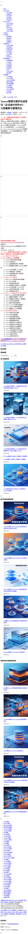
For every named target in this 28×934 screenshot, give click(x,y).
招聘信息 (9, 41)
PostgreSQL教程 (11, 80)
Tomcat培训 (9, 29)
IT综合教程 (9, 87)
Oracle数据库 (4, 910)
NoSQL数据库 (4, 914)
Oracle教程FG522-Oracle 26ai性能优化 (13, 750)
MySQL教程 (10, 78)
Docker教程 (6, 845)
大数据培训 (7, 43)
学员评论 (9, 40)
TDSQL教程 (7, 886)
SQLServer (9, 18)
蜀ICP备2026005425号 (12, 900)
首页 (5, 9)
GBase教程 (6, 841)
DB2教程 (6, 832)
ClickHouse (9, 49)
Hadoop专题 (10, 45)
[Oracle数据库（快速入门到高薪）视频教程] (15, 456)
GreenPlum (9, 47)
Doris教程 (6, 859)
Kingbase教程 (7, 866)
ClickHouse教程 (8, 839)
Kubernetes (9, 56)
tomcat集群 (3, 345)
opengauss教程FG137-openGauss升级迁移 (14, 652)
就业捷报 (9, 36)
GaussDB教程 (7, 861)
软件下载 (9, 92)
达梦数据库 (10, 60)
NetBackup (9, 19)
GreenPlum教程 (7, 830)
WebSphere (9, 15)
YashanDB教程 (7, 890)
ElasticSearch (10, 48)
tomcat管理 (23, 344)
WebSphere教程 (7, 879)
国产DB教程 (10, 82)
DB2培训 (9, 17)
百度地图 (20, 900)
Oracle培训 (6, 10)
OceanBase (9, 65)
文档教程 (6, 74)
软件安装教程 (10, 83)
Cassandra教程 (7, 838)
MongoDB (9, 27)
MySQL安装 (7, 912)
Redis (8, 26)
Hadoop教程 (7, 834)
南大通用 (9, 73)
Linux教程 (9, 85)
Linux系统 (9, 54)
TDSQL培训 (10, 71)
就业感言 (9, 38)
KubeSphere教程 (8, 848)
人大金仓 (9, 62)
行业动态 (9, 91)
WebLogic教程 (7, 877)
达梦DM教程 (7, 893)
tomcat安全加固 (16, 344)
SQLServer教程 (7, 874)
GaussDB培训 (7, 836)
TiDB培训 (9, 64)
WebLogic (9, 14)
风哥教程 (9, 112)
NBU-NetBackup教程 (9, 857)
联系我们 (11, 902)
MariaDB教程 (7, 854)
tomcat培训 (9, 344)
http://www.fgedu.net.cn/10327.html (16, 341)
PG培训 (6, 32)
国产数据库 (7, 58)
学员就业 (6, 34)
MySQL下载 (14, 912)
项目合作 (6, 902)
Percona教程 (7, 868)
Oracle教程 (9, 76)
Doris (8, 69)
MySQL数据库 (12, 910)
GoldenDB (9, 68)
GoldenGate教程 (8, 829)
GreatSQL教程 (7, 865)
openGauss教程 (7, 883)
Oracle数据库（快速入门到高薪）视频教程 (15, 459)
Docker (8, 55)
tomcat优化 (3, 344)
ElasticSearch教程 (8, 852)
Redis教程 (6, 872)
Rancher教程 (7, 870)
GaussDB (9, 66)
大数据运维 (19, 914)
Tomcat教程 (6, 875)
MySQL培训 (7, 21)
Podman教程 (7, 850)
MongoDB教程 (7, 856)
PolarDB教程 (7, 884)
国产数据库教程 (8, 827)
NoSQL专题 (10, 31)
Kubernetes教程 (7, 847)
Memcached (9, 24)
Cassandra (9, 51)
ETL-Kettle (9, 52)
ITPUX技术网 (10, 89)
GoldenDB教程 (7, 863)
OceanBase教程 (7, 881)
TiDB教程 (6, 888)
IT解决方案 (6, 897)
